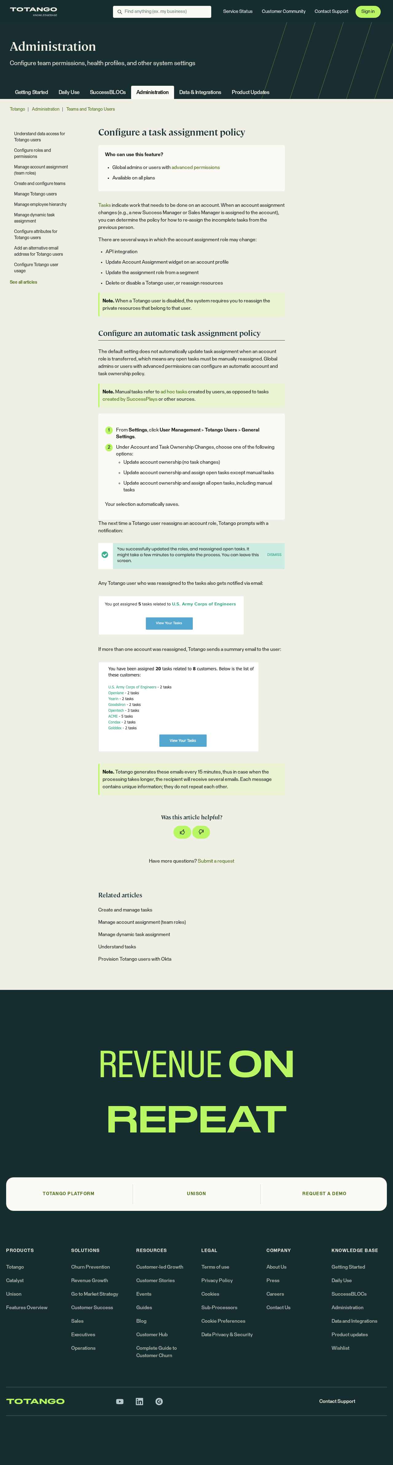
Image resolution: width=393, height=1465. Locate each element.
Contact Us (278, 1307)
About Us (276, 1267)
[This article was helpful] (182, 832)
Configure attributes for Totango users (35, 235)
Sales (77, 1321)
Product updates (350, 1334)
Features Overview (27, 1307)
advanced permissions (196, 167)
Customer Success (92, 1307)
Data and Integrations (354, 1321)
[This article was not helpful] (201, 832)
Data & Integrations (200, 92)
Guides (144, 1307)
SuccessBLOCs (108, 92)
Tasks (104, 205)
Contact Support (331, 11)
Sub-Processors (219, 1307)
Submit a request (216, 861)
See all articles (23, 282)
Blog (141, 1321)
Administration (152, 92)
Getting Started (31, 92)
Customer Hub (152, 1334)
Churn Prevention (90, 1267)
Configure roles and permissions (32, 153)
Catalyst (15, 1280)
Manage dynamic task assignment (134, 934)
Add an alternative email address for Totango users (38, 251)
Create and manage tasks (125, 910)
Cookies (210, 1294)
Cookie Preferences (223, 1321)
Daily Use (69, 92)
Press (273, 1280)
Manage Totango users (35, 194)
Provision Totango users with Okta (134, 959)
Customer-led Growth (159, 1267)
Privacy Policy (217, 1280)
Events (143, 1294)
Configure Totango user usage (36, 268)
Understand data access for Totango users (39, 137)
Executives (83, 1334)
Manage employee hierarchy (40, 205)
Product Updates (251, 92)
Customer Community (283, 11)
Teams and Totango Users (90, 109)
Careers (275, 1294)
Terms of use (215, 1267)
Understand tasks (117, 946)
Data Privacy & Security (227, 1334)
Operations (83, 1348)
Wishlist (340, 1348)
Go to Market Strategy (94, 1294)
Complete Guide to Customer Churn (156, 1352)
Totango (17, 109)
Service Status (238, 11)
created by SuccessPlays (130, 399)
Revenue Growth (89, 1280)
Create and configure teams (39, 184)
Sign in (368, 11)
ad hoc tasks (174, 391)
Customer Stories (155, 1280)
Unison (13, 1294)
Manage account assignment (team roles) (142, 922)
